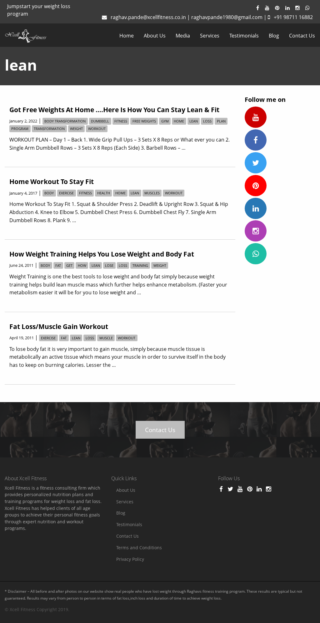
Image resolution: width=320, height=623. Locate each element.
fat (58, 265)
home (179, 121)
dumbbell (100, 121)
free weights (144, 121)
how (82, 265)
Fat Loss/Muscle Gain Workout (58, 326)
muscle (106, 338)
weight (76, 128)
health (103, 193)
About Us (155, 35)
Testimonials (244, 35)
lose (109, 265)
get (69, 265)
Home (126, 35)
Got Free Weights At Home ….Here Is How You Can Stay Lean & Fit (114, 109)
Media (183, 35)
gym (165, 121)
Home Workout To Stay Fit (51, 181)
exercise (66, 193)
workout (97, 128)
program (19, 128)
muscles (152, 193)
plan (221, 121)
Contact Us (302, 35)
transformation (49, 128)
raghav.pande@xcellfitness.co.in (148, 17)
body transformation (65, 121)
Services (209, 35)
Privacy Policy (130, 559)
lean (193, 121)
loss (207, 121)
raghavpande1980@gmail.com (226, 17)
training (140, 265)
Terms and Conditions (139, 548)
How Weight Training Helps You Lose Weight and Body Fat (101, 254)
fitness (120, 121)
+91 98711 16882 (293, 17)
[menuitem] (126, 36)
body (49, 193)
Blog (274, 35)
